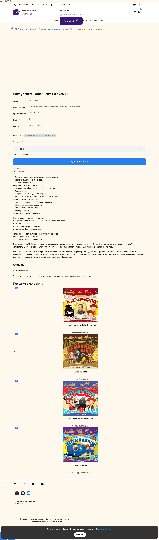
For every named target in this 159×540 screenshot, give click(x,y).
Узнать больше (106, 529)
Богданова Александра (39, 106)
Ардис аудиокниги (29, 10)
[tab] (81, 168)
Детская (33, 29)
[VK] (14, 485)
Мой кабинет (140, 5)
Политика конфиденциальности (32, 519)
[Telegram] (23, 485)
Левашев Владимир (59, 106)
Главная (57, 20)
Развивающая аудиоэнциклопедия (54, 29)
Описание (20, 169)
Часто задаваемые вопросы (37, 522)
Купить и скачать (79, 161)
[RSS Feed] (42, 485)
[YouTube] (33, 485)
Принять (80, 535)
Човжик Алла (74, 106)
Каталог (67, 20)
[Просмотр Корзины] (139, 12)
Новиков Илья (35, 100)
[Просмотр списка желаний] (135, 12)
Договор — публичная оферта (57, 519)
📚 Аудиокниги (21, 29)
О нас (76, 20)
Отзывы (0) (20, 171)
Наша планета (35, 125)
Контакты (86, 20)
